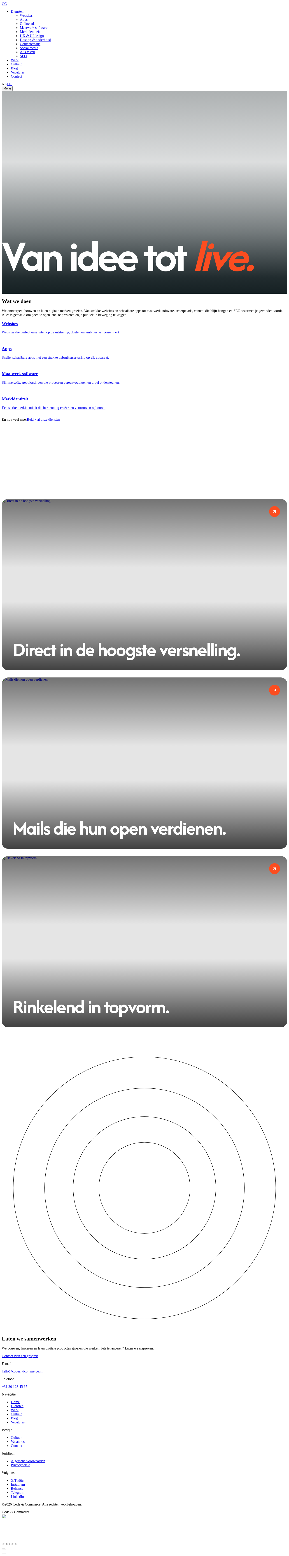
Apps (24, 19)
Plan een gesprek (26, 1356)
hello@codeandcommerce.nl (22, 1371)
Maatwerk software (33, 28)
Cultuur (16, 64)
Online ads (27, 23)
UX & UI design (32, 36)
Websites (26, 15)
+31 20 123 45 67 (14, 1386)
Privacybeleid (20, 1465)
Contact (16, 76)
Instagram (18, 1484)
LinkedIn (17, 1497)
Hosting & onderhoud (35, 40)
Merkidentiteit (30, 32)
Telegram (17, 1492)
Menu (7, 88)
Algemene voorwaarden (28, 1461)
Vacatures (18, 72)
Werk (15, 60)
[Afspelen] (3, 1549)
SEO (23, 56)
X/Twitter (18, 1480)
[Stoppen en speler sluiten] (3, 1553)
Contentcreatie (30, 44)
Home (15, 1402)
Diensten (17, 11)
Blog (14, 68)
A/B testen (27, 52)
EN (9, 84)
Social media (29, 48)
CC (4, 4)
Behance (17, 1488)
